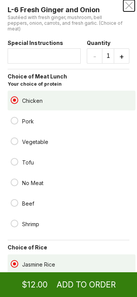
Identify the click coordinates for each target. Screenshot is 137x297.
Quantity (98, 43)
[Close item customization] (129, 5)
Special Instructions (35, 43)
